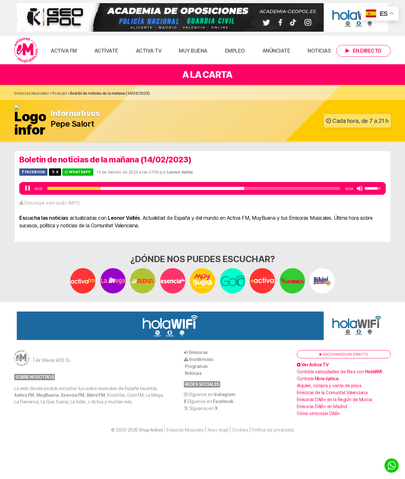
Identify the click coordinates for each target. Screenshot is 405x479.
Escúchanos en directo (345, 354)
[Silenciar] (360, 188)
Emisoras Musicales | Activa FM (26, 50)
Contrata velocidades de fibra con (339, 371)
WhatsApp (79, 172)
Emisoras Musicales (31, 93)
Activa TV (149, 50)
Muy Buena (193, 50)
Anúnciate (276, 50)
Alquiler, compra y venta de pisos (329, 385)
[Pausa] (27, 188)
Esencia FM (72, 395)
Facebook (34, 172)
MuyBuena (47, 395)
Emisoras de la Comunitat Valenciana (332, 392)
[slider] (193, 188)
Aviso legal (218, 429)
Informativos (75, 113)
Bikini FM (96, 395)
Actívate (106, 50)
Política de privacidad (273, 429)
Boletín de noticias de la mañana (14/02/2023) (105, 159)
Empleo (235, 50)
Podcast (59, 93)
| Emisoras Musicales (171, 429)
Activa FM (64, 50)
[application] (202, 188)
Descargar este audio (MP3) (52, 202)
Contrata (318, 378)
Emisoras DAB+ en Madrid (322, 406)
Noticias (319, 50)
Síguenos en (212, 394)
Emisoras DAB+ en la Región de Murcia (334, 399)
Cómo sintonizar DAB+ (318, 413)
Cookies (240, 429)
